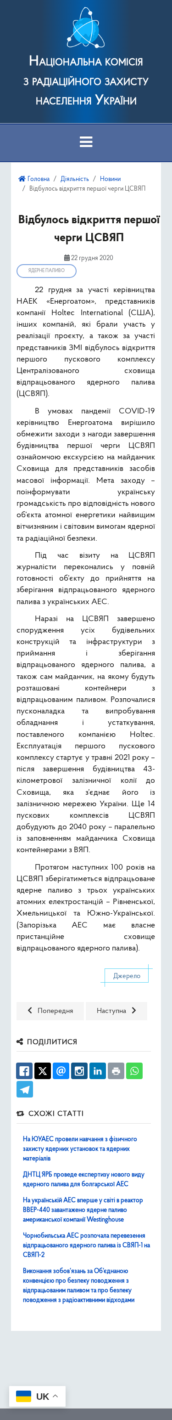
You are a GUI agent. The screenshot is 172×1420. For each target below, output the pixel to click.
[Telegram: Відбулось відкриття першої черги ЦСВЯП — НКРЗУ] (25, 1089)
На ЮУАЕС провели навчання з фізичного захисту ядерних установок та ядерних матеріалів (80, 1149)
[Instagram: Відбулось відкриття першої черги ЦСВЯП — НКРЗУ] (79, 1071)
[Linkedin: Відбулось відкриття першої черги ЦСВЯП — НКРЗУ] (97, 1071)
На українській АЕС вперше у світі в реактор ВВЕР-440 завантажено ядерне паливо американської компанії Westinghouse (83, 1210)
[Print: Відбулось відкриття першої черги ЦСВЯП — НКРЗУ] (116, 1071)
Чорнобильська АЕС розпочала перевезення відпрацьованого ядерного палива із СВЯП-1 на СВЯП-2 (86, 1246)
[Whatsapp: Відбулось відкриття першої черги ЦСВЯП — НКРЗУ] (134, 1071)
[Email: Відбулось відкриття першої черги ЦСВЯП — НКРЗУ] (61, 1071)
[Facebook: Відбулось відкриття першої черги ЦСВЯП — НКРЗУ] (24, 1071)
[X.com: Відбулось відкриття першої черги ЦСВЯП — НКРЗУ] (42, 1071)
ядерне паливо (46, 270)
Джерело (126, 976)
